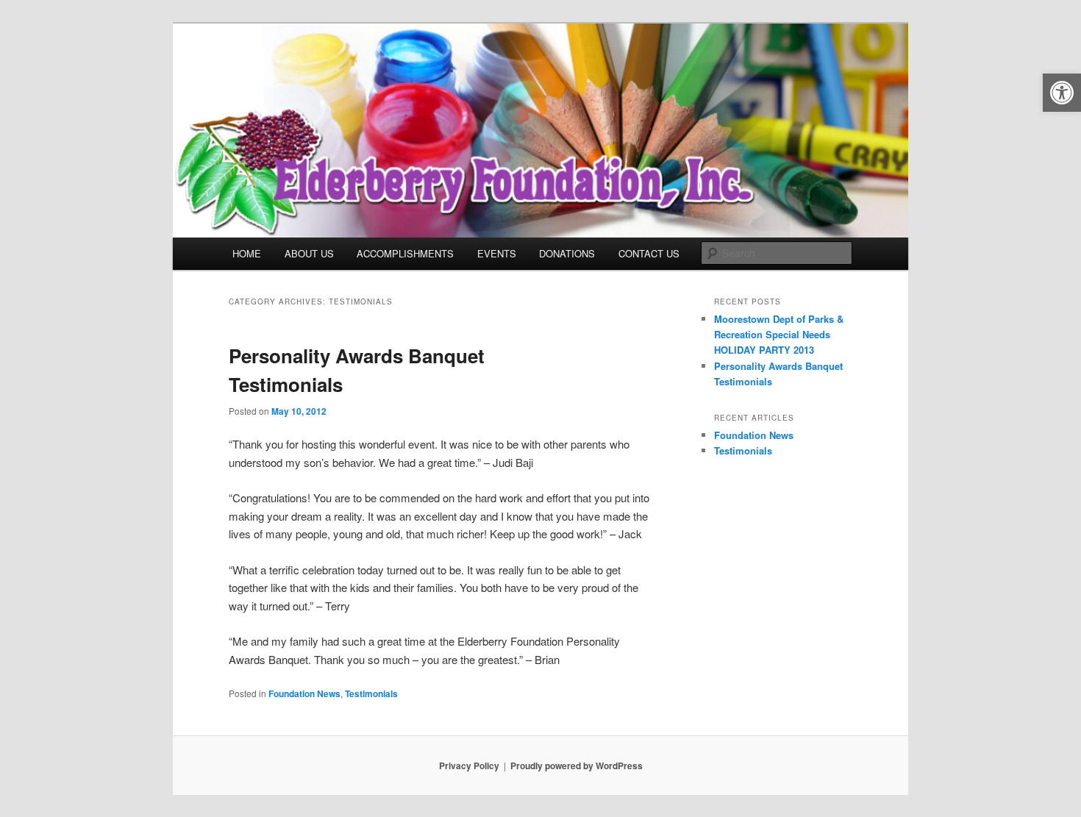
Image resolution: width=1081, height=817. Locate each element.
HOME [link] (246, 253)
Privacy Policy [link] (469, 765)
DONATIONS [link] (567, 253)
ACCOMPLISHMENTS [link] (405, 253)
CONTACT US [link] (648, 253)
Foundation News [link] (304, 693)
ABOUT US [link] (309, 253)
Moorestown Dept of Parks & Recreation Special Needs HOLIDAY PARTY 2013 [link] (778, 334)
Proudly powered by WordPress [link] (576, 765)
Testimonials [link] (371, 693)
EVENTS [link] (496, 253)
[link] (1062, 93)
